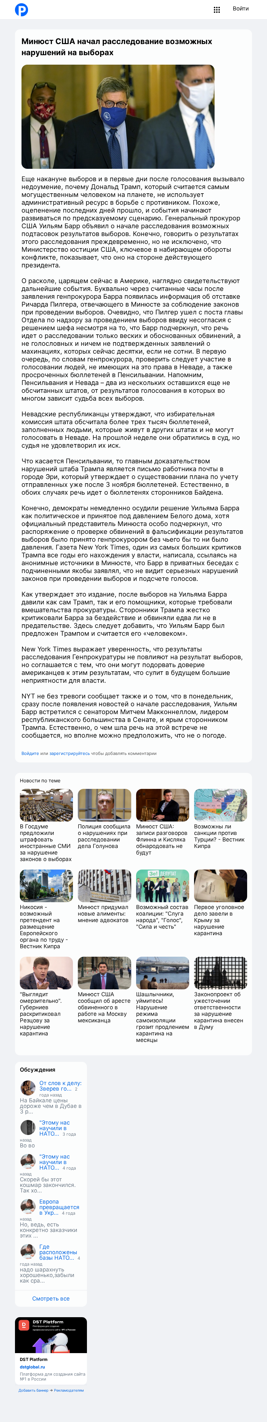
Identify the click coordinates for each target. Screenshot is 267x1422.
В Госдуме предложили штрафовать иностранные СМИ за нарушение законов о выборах (46, 842)
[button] (217, 9)
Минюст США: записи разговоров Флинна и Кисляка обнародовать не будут (162, 839)
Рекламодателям (69, 1390)
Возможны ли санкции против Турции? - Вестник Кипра (219, 836)
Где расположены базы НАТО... (58, 1252)
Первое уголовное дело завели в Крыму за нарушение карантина (219, 920)
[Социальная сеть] (20, 9)
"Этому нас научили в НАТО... (54, 1128)
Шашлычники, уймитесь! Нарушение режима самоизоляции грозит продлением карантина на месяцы (162, 1017)
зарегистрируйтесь (69, 753)
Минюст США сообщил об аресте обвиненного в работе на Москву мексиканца (104, 1007)
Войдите (30, 753)
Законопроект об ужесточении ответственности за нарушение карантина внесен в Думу (218, 1010)
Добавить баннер (34, 1390)
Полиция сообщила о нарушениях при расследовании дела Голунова (104, 836)
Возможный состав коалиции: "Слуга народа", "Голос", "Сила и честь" (162, 917)
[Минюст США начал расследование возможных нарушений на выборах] (118, 117)
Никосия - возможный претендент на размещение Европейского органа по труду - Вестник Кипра (44, 927)
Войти (241, 8)
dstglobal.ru (32, 1366)
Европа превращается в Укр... (59, 1207)
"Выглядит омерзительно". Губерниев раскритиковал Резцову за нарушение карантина (41, 1014)
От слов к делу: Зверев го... (60, 1086)
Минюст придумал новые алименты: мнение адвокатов (103, 913)
